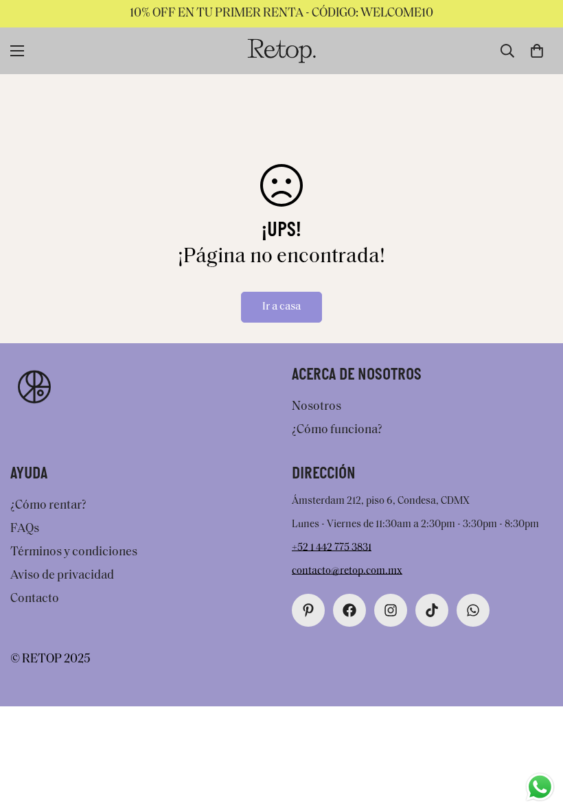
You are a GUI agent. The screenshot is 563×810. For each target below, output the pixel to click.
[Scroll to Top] (536, 735)
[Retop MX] (281, 50)
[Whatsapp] (473, 610)
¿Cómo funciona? (337, 430)
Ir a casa (281, 306)
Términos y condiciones (73, 552)
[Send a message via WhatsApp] (540, 787)
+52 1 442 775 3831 (331, 548)
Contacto (34, 599)
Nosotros (316, 407)
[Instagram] (390, 610)
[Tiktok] (431, 610)
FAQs (24, 529)
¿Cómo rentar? (48, 506)
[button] (537, 51)
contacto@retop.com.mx (347, 571)
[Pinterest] (308, 610)
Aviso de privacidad (62, 576)
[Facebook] (349, 610)
